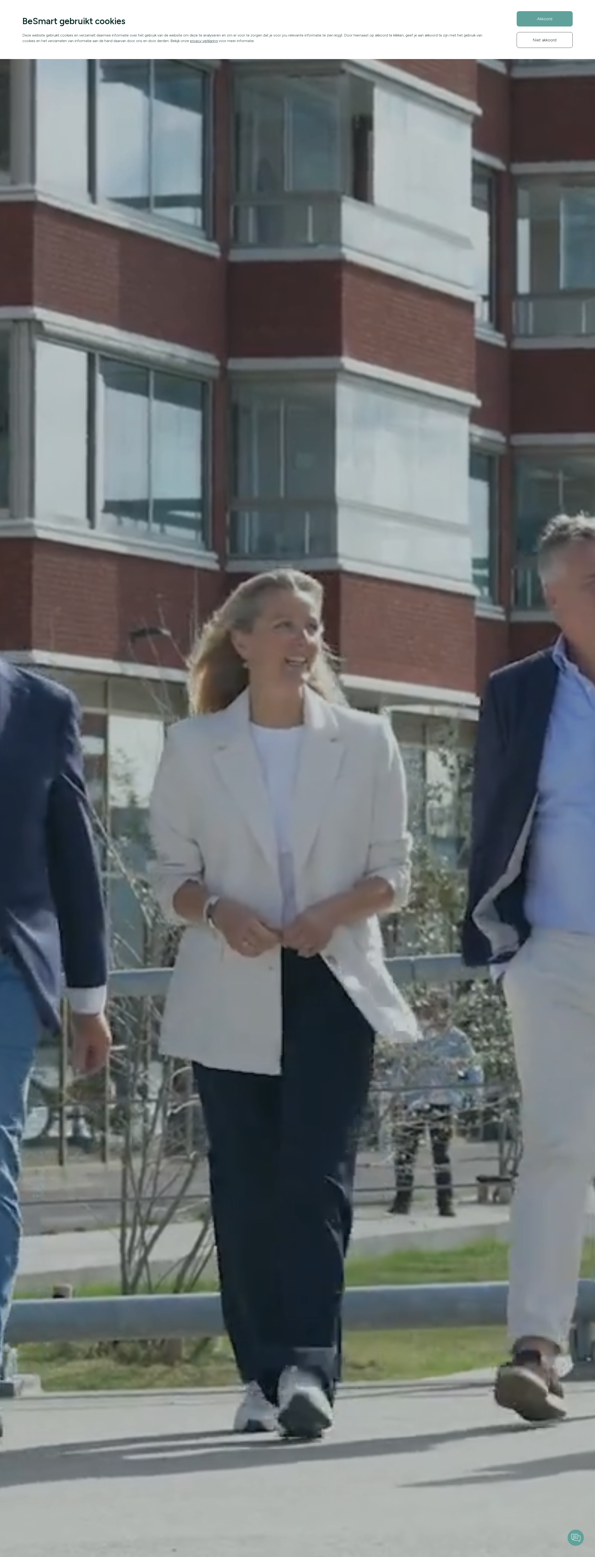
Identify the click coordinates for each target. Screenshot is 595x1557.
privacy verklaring (204, 41)
